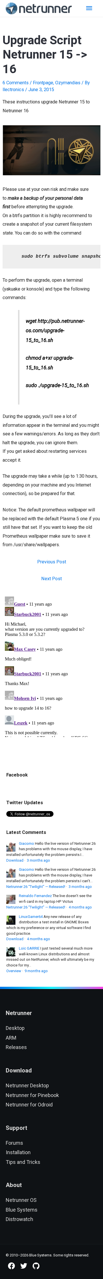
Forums (14, 1143)
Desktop (15, 1028)
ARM (11, 1038)
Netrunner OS (21, 1200)
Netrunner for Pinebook (32, 1095)
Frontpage (43, 82)
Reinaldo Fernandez (35, 896)
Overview (13, 971)
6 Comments (16, 82)
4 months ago (80, 907)
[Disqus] (51, 665)
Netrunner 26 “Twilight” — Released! (35, 886)
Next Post (51, 578)
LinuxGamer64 (31, 916)
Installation (18, 1152)
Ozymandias (67, 82)
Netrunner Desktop (27, 1085)
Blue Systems (21, 1210)
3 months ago (38, 860)
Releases (16, 1047)
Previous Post (51, 562)
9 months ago (36, 971)
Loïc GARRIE (29, 948)
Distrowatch (19, 1219)
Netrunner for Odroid (29, 1105)
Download (14, 860)
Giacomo (26, 843)
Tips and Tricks (23, 1162)
